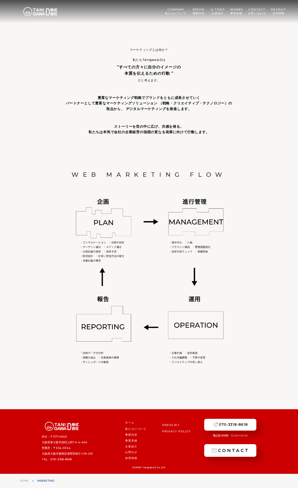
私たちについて (135, 428)
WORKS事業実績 (236, 11)
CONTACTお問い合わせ (257, 11)
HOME (24, 480)
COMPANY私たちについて (175, 11)
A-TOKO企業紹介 (218, 11)
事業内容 (131, 434)
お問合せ (131, 452)
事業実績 (131, 440)
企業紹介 (131, 446)
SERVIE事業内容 (199, 11)
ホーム (129, 422)
